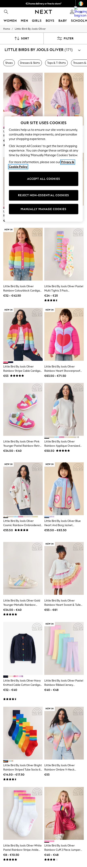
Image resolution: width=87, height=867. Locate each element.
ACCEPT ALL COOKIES (43, 179)
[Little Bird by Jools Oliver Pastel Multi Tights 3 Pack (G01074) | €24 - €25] (64, 254)
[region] (43, 169)
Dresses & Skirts (30, 63)
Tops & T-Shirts (56, 63)
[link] (6, 11)
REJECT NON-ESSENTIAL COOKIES (43, 195)
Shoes (9, 63)
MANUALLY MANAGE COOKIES (43, 209)
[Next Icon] (43, 12)
